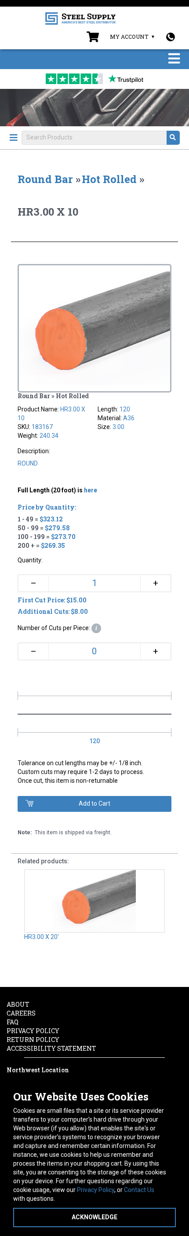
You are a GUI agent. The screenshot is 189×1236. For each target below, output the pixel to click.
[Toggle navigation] (174, 59)
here (90, 490)
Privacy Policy (95, 1189)
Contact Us (139, 1189)
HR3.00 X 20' (41, 936)
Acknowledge (94, 1217)
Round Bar (45, 179)
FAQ (12, 1022)
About (18, 1004)
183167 (42, 426)
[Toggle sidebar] (14, 137)
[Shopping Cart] (93, 38)
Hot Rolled (109, 179)
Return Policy (33, 1039)
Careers (21, 1013)
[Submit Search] (173, 138)
